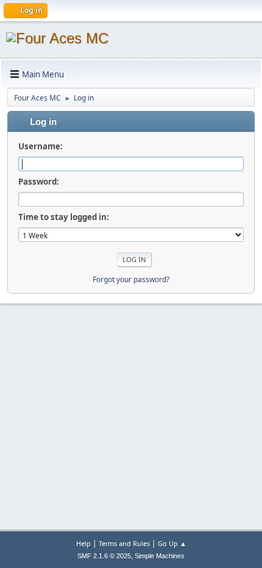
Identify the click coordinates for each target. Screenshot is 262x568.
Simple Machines (160, 555)
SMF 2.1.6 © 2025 (104, 555)
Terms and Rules (124, 543)
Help (83, 543)
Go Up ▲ (172, 543)
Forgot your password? (131, 279)
